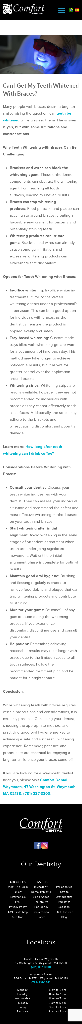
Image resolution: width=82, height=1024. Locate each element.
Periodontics (64, 887)
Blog (64, 917)
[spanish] (77, 9)
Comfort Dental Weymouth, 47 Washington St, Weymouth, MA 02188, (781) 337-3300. (40, 787)
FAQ (17, 902)
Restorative (41, 902)
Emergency (41, 907)
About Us (18, 882)
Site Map (17, 917)
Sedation (64, 907)
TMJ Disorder (64, 912)
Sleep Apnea (41, 897)
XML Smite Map (18, 912)
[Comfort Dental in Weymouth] (25, 9)
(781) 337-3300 (41, 967)
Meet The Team (18, 887)
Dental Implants (41, 892)
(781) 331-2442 (41, 982)
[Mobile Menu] (61, 10)
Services (41, 882)
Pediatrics (64, 902)
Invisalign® (41, 887)
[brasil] (71, 9)
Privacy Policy (18, 907)
